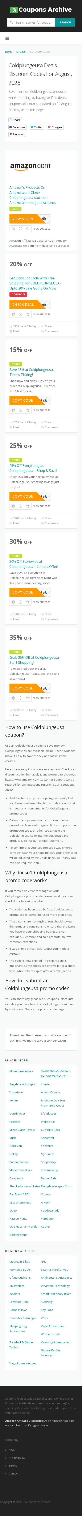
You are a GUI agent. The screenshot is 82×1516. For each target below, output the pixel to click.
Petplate (14, 1122)
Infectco (46, 1084)
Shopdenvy (48, 1162)
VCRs (44, 1318)
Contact (13, 1473)
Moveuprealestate (21, 1071)
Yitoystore (16, 1092)
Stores (21, 51)
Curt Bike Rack (50, 1130)
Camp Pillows (18, 1310)
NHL (43, 1261)
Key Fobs (47, 1310)
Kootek (45, 1226)
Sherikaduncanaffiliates (24, 1186)
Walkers (14, 1294)
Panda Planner (19, 1162)
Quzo (13, 1210)
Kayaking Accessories (55, 1342)
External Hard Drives (54, 1269)
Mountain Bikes (19, 1261)
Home (8, 51)
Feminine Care (19, 1302)
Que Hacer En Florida (23, 1226)
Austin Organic (50, 1092)
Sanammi (47, 1138)
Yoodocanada (50, 1210)
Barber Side (49, 1178)
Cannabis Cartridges (22, 1318)
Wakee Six (48, 1122)
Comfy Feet (17, 1113)
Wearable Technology (55, 1286)
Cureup (46, 1194)
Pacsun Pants (18, 1218)
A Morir (46, 1202)
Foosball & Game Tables (21, 1344)
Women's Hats (50, 1334)
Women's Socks (20, 1269)
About (12, 1450)
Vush (12, 1138)
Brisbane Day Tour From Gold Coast (53, 1103)
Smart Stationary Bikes (56, 1294)
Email (16, 331)
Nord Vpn (15, 1146)
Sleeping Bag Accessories (18, 1328)
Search (65, 22)
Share (48, 326)
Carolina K (16, 1178)
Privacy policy (17, 1457)
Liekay (13, 1154)
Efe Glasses (49, 1113)
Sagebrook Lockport (23, 1084)
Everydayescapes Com (56, 1186)
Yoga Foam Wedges (22, 1363)
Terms (13, 1466)
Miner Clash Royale (22, 1130)
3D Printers (16, 1286)
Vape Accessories (52, 1326)
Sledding (46, 1302)
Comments (51, 331)
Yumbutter (48, 1218)
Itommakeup (49, 1170)
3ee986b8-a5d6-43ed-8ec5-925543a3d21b (55, 1073)
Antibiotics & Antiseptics (56, 1277)
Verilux (13, 1100)
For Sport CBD (19, 1194)
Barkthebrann (18, 1235)
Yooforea (47, 1146)
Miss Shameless (20, 1202)
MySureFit (47, 1154)
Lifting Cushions (20, 1277)
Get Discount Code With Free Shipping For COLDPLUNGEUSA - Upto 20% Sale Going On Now (35, 283)
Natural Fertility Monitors (51, 1352)
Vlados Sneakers (20, 1170)
